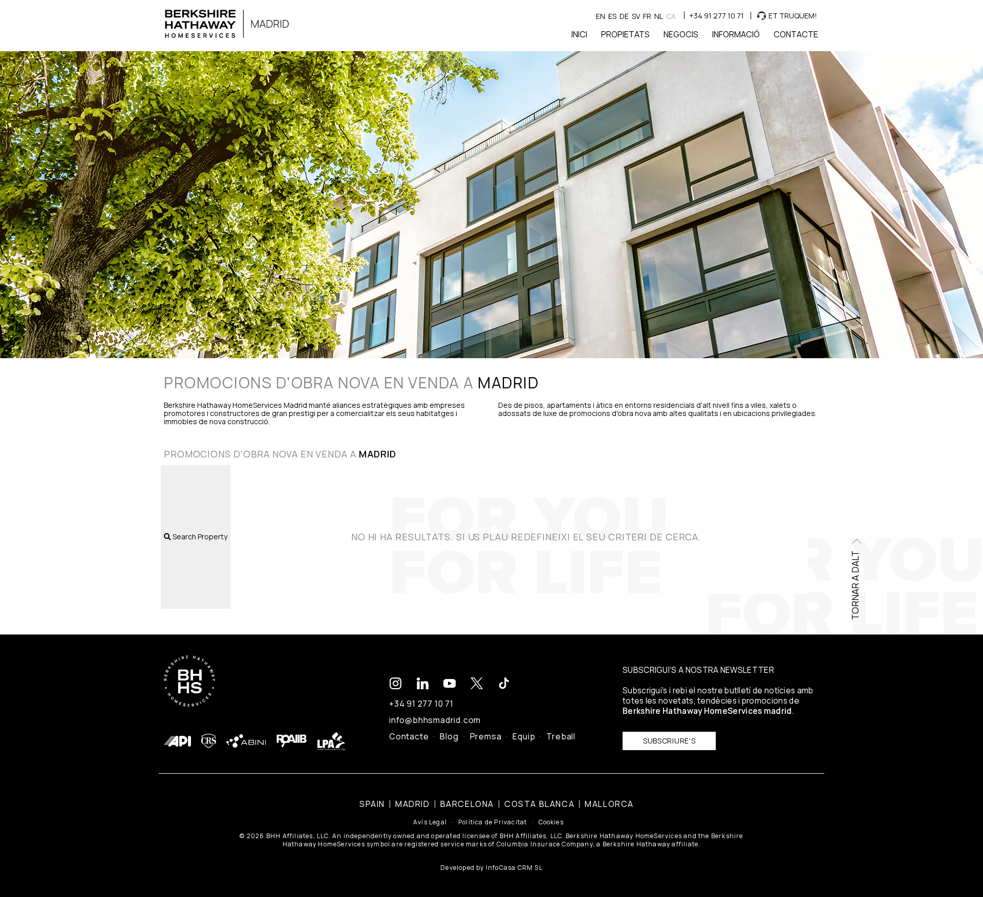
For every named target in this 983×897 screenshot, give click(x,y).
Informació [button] (736, 34)
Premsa (486, 736)
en (600, 16)
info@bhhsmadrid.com (435, 720)
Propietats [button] (625, 34)
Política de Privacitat (492, 822)
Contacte (409, 736)
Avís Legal (430, 822)
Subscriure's (669, 741)
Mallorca (609, 804)
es (612, 16)
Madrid (412, 804)
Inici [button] (579, 34)
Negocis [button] (681, 34)
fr (647, 16)
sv (636, 16)
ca (671, 16)
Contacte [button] (796, 34)
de (624, 16)
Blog (449, 736)
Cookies (551, 822)
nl (658, 16)
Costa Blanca (539, 804)
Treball (560, 736)
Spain (372, 804)
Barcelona (467, 804)
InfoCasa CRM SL (514, 867)
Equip (523, 736)
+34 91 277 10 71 (716, 15)
